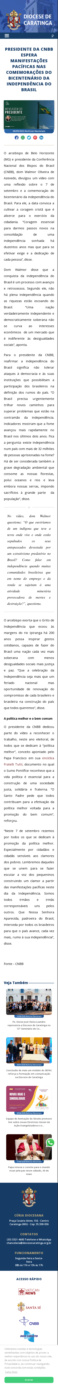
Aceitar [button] (29, 1379)
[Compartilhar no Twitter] (29, 138)
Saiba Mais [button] (11, 1372)
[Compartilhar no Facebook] (17, 138)
